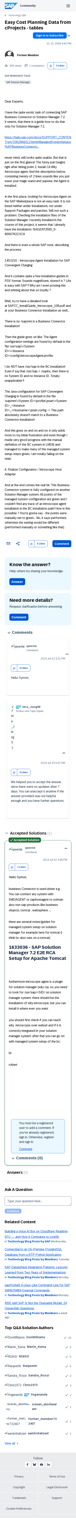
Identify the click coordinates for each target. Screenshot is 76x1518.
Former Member (28, 55)
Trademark (19, 1497)
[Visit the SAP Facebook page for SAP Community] (27, 1464)
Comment (62, 543)
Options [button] (68, 35)
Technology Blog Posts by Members (32, 1259)
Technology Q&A (17, 15)
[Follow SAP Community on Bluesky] (34, 1464)
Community (28, 5)
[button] (51, 65)
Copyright (19, 1487)
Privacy (18, 1476)
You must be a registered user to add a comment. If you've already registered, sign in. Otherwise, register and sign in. (36, 1132)
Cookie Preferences (19, 1508)
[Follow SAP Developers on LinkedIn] (48, 1464)
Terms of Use (57, 1476)
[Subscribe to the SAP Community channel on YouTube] (41, 1464)
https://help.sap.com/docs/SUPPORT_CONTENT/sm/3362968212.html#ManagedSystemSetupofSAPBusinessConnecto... (38, 142)
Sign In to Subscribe (50, 35)
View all (10, 1443)
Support (57, 1497)
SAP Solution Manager (18, 82)
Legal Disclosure (57, 1487)
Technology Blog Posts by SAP (28, 1241)
